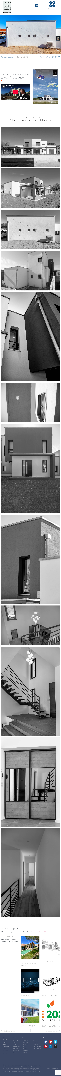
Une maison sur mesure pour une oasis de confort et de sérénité (29, 963)
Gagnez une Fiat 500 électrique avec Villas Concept (30, 1026)
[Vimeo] (55, 1042)
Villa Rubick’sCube (43, 932)
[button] (36, 5)
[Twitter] (53, 2)
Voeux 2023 (25, 995)
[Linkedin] (53, 5)
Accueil (3, 57)
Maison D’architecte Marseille (50, 962)
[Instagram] (55, 1046)
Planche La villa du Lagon (49, 995)
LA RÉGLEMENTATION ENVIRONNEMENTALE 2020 (51, 1026)
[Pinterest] (50, 5)
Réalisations (11, 57)
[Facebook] (50, 2)
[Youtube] (50, 1042)
